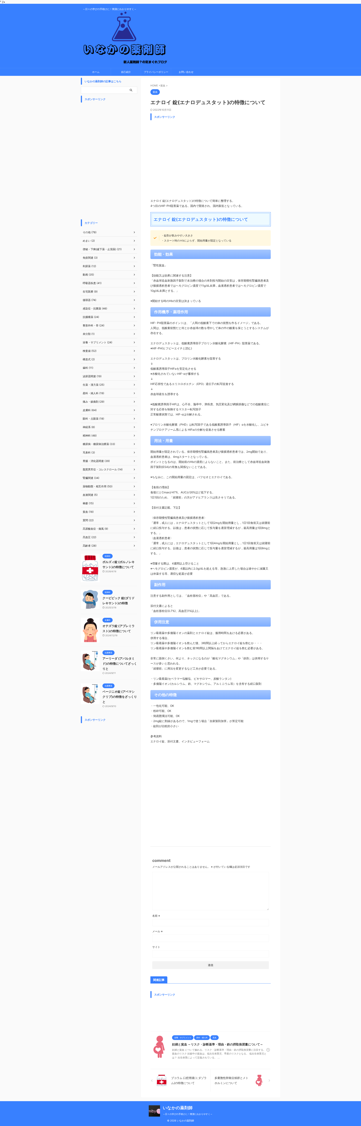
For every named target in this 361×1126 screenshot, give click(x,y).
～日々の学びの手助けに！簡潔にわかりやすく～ (187, 1114)
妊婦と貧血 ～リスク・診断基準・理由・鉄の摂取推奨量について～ (217, 1044)
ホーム (95, 71)
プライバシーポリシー (156, 71)
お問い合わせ (186, 71)
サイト (156, 946)
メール (157, 931)
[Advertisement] (210, 158)
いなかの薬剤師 (178, 1107)
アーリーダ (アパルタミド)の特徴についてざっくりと (119, 663)
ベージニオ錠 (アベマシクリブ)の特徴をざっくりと (119, 697)
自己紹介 (126, 71)
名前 (156, 915)
